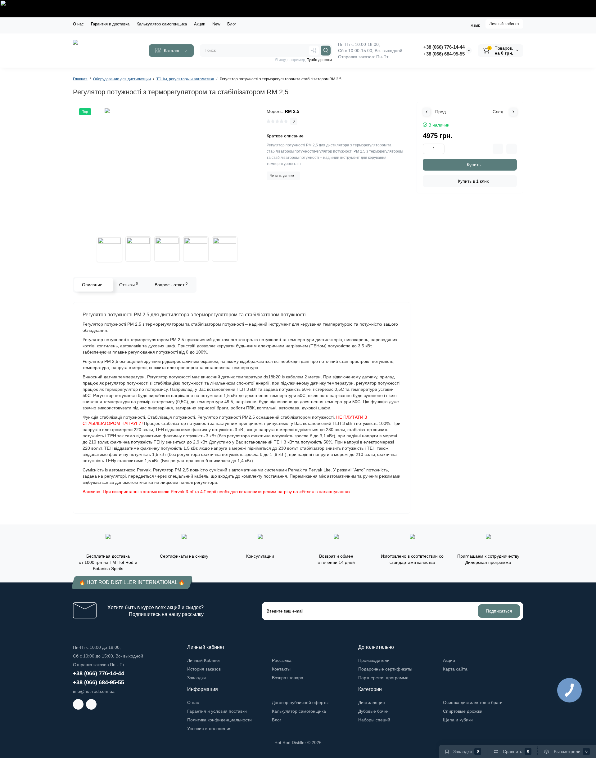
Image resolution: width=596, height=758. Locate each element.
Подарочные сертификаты (385, 669)
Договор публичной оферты (300, 702)
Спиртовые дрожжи (462, 711)
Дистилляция (371, 702)
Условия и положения (209, 728)
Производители (374, 660)
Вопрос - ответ (171, 284)
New (216, 24)
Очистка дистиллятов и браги (473, 702)
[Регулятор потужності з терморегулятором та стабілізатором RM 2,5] (167, 170)
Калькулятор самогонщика (162, 24)
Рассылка (281, 660)
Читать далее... (283, 176)
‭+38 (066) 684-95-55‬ (444, 53)
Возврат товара (287, 677)
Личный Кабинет (204, 660)
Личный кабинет (504, 23)
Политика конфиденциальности (219, 719)
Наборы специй (374, 719)
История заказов (204, 669)
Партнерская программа (383, 677)
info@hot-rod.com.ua (94, 691)
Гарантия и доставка (110, 24)
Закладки (196, 677)
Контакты (281, 669)
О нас (78, 24)
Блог (231, 24)
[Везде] (314, 51)
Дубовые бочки (373, 711)
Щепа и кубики (458, 719)
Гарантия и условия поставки (217, 711)
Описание (92, 284)
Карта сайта (455, 669)
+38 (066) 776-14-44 (444, 47)
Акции (199, 24)
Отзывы (128, 284)
